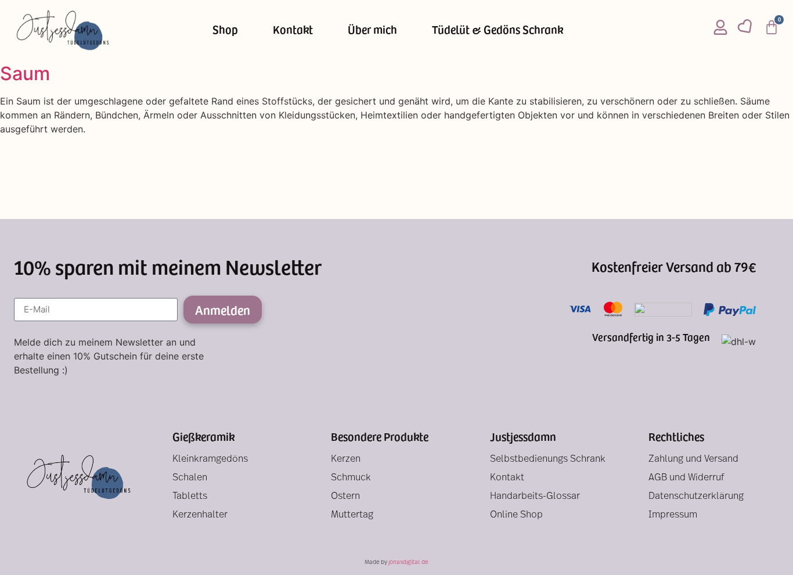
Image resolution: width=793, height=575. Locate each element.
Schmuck (351, 478)
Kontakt (293, 29)
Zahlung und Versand (693, 459)
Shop (225, 29)
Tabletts (189, 496)
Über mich (372, 29)
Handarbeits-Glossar (535, 496)
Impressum (672, 515)
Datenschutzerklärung (696, 496)
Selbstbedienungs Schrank (547, 459)
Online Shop (516, 515)
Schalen (189, 478)
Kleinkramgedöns (210, 459)
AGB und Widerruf (686, 478)
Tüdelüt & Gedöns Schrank (497, 29)
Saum (25, 73)
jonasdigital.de (408, 562)
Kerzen (346, 459)
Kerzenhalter (200, 515)
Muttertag (352, 515)
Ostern (345, 496)
